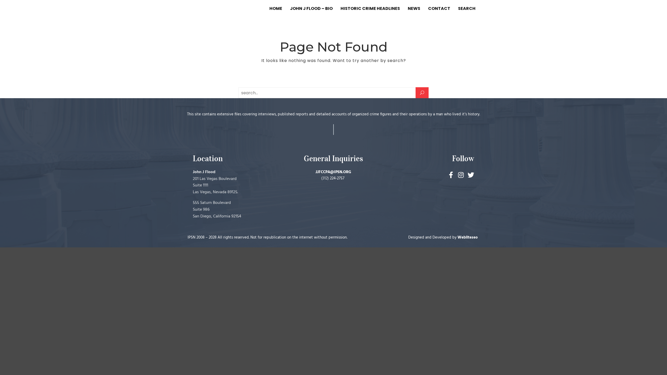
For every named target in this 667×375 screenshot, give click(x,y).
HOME (275, 8)
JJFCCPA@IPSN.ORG (333, 172)
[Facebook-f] (451, 175)
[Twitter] (471, 175)
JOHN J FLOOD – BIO (311, 8)
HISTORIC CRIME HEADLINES (370, 8)
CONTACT (439, 8)
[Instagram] (461, 175)
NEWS (414, 8)
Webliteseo (468, 237)
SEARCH (466, 8)
